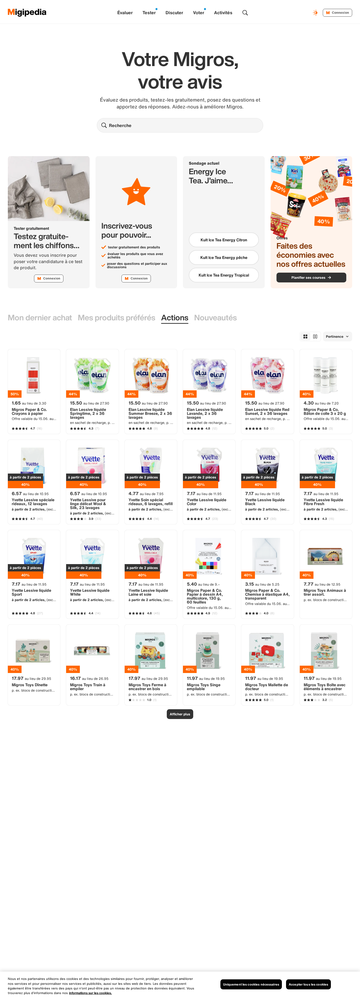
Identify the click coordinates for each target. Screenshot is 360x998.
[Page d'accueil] (27, 13)
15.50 (89, 403)
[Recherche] (245, 13)
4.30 (321, 403)
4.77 (146, 493)
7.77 (322, 584)
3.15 (262, 584)
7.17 (204, 493)
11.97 (206, 678)
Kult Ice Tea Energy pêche (223, 257)
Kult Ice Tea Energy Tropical (224, 275)
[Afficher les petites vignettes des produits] (305, 336)
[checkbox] (224, 239)
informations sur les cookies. (90, 993)
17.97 (31, 678)
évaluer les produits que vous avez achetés (135, 255)
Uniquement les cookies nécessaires (251, 984)
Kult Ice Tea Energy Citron (224, 240)
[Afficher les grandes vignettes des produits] (315, 336)
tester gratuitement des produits (134, 247)
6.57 (30, 493)
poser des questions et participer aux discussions (137, 265)
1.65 (29, 403)
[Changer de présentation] (316, 13)
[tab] (40, 318)
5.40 (203, 584)
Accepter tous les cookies (308, 984)
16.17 (89, 678)
